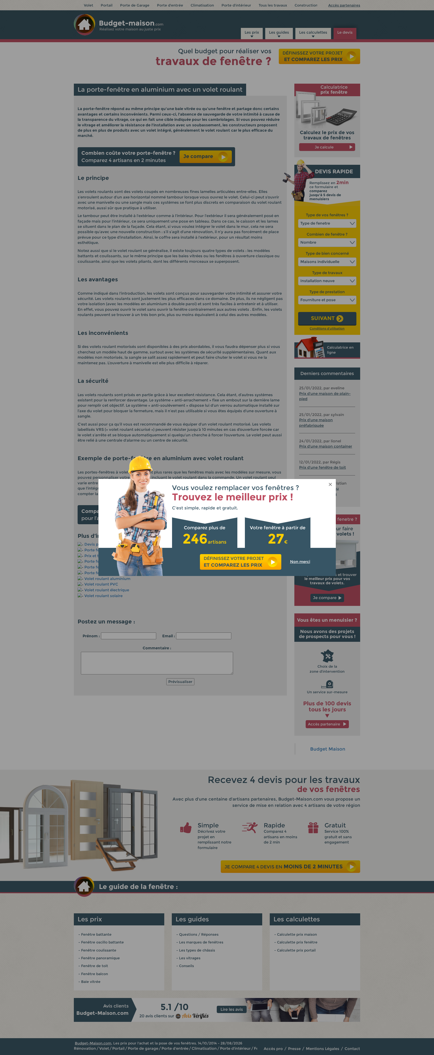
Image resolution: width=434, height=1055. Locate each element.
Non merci (300, 561)
